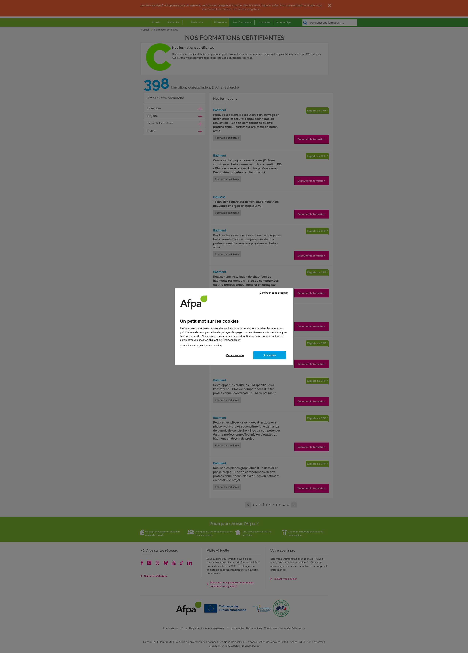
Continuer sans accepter (274, 292)
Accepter (269, 355)
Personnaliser (235, 355)
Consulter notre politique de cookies (201, 345)
